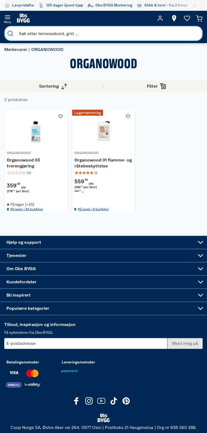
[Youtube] (101, 401)
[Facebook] (77, 401)
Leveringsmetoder (78, 362)
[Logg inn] (160, 18)
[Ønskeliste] (187, 18)
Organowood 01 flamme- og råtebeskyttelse (103, 163)
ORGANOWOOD (19, 153)
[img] (36, 173)
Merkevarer (15, 49)
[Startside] (84, 18)
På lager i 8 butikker (93, 209)
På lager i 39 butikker (26, 209)
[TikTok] (114, 401)
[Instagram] (89, 401)
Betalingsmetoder (22, 362)
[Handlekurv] (199, 18)
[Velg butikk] (174, 18)
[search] (10, 33)
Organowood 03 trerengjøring (23, 163)
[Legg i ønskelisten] (60, 116)
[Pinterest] (126, 401)
